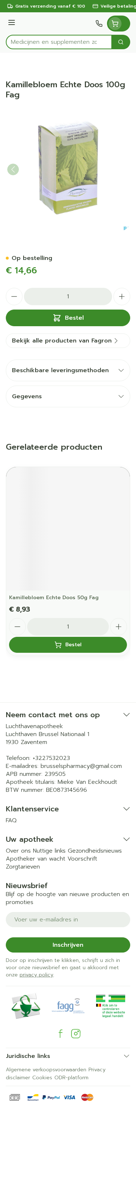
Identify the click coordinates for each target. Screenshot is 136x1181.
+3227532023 (51, 758)
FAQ (11, 820)
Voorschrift (82, 858)
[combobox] (59, 42)
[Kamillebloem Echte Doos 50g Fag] (68, 528)
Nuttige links (49, 850)
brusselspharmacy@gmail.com (81, 766)
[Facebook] (60, 1033)
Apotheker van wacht (35, 858)
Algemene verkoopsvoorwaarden (46, 1069)
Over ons (18, 850)
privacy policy (36, 975)
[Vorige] (13, 169)
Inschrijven (68, 945)
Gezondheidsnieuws (95, 850)
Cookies (42, 1077)
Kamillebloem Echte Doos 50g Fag (54, 597)
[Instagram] (75, 1033)
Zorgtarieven (23, 866)
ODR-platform (71, 1077)
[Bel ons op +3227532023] (99, 23)
